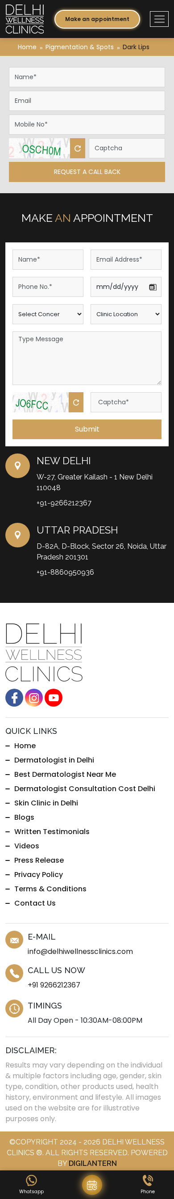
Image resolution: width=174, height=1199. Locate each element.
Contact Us (35, 903)
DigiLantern (93, 1163)
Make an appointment (97, 19)
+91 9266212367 (54, 985)
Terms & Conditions (50, 889)
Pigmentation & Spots (80, 46)
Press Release (39, 860)
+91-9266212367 (64, 503)
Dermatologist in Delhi (54, 760)
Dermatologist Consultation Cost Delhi (84, 789)
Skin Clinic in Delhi (46, 803)
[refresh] (77, 148)
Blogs (24, 817)
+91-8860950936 (65, 572)
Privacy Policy (38, 874)
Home (27, 46)
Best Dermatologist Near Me (65, 774)
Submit (87, 429)
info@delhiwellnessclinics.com (80, 951)
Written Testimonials (52, 831)
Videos (26, 846)
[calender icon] (92, 1185)
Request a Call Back (87, 171)
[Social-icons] (14, 697)
